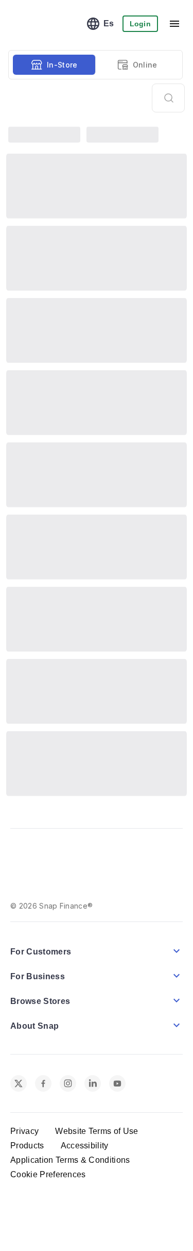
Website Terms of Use (96, 1105)
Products (27, 1119)
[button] (96, 925)
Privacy (24, 1105)
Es (108, 23)
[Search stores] (168, 98)
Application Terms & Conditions (70, 1134)
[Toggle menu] (174, 23)
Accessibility (85, 1119)
